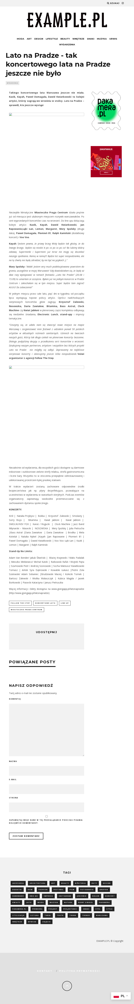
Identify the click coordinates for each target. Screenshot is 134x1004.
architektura (37, 883)
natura (68, 902)
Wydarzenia (67, 44)
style (109, 909)
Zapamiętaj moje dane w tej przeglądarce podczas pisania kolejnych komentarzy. (46, 821)
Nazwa (13, 761)
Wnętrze (78, 38)
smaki (86, 909)
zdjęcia (46, 922)
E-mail (13, 779)
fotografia (87, 889)
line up (65, 603)
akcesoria (18, 883)
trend (72, 915)
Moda (20, 38)
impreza (48, 896)
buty (94, 883)
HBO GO (34, 896)
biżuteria (80, 883)
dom (30, 889)
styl (97, 909)
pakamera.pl (19, 909)
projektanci (70, 909)
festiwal (59, 889)
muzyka (54, 902)
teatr (60, 915)
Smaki (90, 38)
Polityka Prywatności (79, 971)
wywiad (32, 922)
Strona (13, 798)
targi (48, 915)
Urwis (113, 38)
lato (29, 902)
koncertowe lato (45, 603)
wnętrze (17, 922)
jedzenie (81, 896)
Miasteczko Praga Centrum (26, 610)
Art (29, 38)
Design (38, 38)
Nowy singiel (85, 902)
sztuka (34, 915)
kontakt (44, 971)
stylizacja (18, 915)
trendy (86, 915)
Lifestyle (52, 38)
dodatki (17, 889)
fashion (43, 889)
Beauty (65, 38)
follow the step (20, 603)
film (72, 889)
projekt (52, 909)
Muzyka (102, 38)
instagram (65, 896)
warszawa (102, 915)
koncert (110, 896)
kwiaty (16, 902)
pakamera (104, 902)
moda (41, 902)
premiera (37, 909)
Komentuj (15, 699)
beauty (65, 883)
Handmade (18, 896)
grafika (104, 889)
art (53, 883)
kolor (95, 896)
